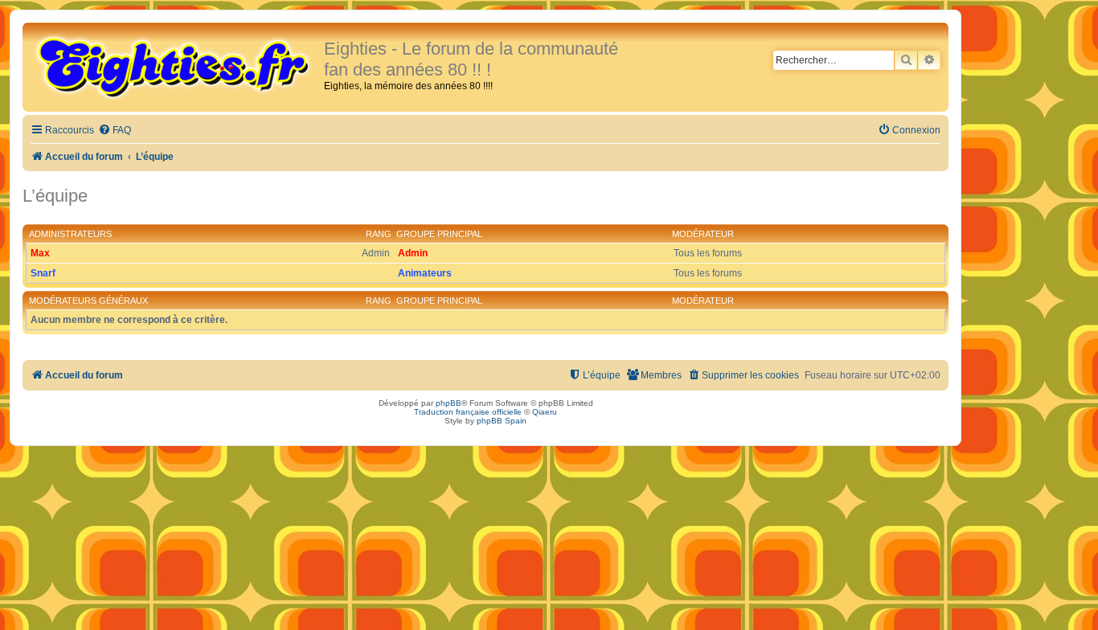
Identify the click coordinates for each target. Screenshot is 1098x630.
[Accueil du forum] (175, 66)
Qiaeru (544, 411)
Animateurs (425, 273)
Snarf (43, 273)
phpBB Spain (501, 420)
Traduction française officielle (468, 411)
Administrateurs (70, 234)
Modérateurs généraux (88, 300)
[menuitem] (114, 130)
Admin (413, 253)
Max (40, 253)
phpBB (448, 403)
